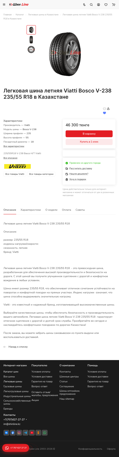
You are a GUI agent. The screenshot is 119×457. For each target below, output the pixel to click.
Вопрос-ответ (39, 386)
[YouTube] (32, 433)
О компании (67, 365)
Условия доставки (41, 376)
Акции (35, 400)
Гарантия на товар (42, 381)
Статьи (63, 381)
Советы (80, 210)
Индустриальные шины (17, 396)
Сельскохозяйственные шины (17, 402)
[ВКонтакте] (6, 433)
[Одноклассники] (38, 433)
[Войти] (98, 4)
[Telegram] (25, 433)
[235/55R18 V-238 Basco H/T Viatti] (65, 53)
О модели (51, 210)
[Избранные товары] (105, 4)
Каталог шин (10, 371)
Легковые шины (12, 381)
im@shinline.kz (11, 424)
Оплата (66, 210)
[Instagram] (19, 433)
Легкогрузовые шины (15, 391)
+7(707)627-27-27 (14, 419)
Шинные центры (69, 376)
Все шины (9, 376)
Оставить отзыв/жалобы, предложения (44, 394)
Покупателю (39, 365)
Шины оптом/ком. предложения (69, 392)
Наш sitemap (66, 399)
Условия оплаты (40, 371)
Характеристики (31, 210)
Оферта (111, 448)
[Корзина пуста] (113, 4)
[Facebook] (13, 433)
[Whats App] (45, 433)
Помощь (93, 365)
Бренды (7, 408)
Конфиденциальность (90, 448)
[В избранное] (104, 109)
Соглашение (66, 386)
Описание (9, 210)
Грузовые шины (12, 386)
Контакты (65, 371)
